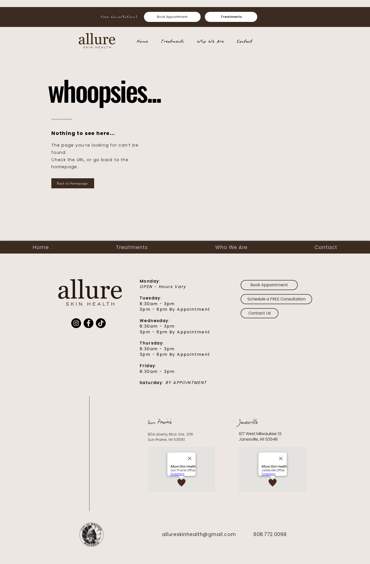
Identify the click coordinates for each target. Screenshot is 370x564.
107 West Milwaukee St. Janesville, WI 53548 (261, 436)
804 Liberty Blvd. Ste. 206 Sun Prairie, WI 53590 (170, 437)
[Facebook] (88, 323)
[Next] (346, 17)
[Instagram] (76, 323)
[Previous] (24, 17)
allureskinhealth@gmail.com (199, 534)
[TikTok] (101, 323)
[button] (276, 299)
